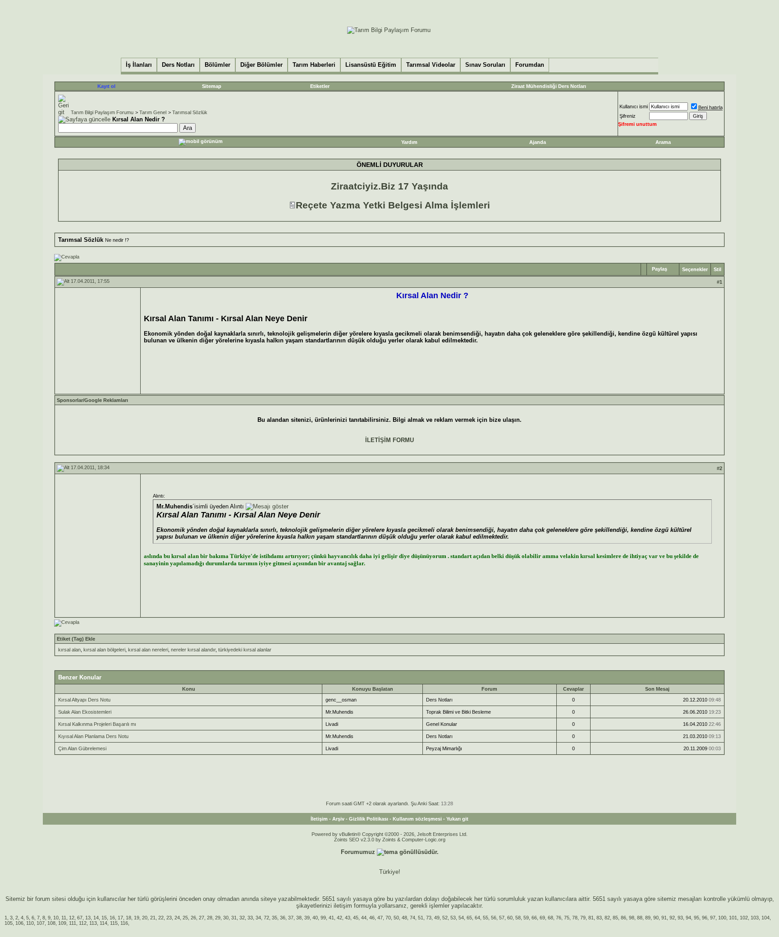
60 (510, 917)
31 (234, 917)
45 (355, 917)
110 (30, 923)
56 (493, 917)
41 (331, 917)
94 (688, 917)
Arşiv (338, 819)
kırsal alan (69, 649)
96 (704, 917)
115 (114, 923)
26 (193, 917)
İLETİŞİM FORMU (389, 440)
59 (526, 917)
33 (250, 917)
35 (274, 917)
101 (733, 917)
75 (566, 917)
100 (722, 917)
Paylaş (659, 269)
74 (412, 917)
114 (103, 923)
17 (120, 917)
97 (712, 917)
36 (282, 917)
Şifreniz (627, 116)
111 (72, 923)
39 (307, 917)
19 (136, 917)
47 (380, 917)
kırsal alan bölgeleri (104, 649)
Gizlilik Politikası (368, 819)
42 (339, 917)
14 (96, 917)
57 (501, 917)
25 (185, 917)
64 (477, 917)
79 (583, 917)
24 (177, 917)
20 (144, 917)
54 (461, 917)
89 (648, 917)
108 (51, 923)
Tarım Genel (152, 112)
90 (656, 917)
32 (242, 917)
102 (744, 917)
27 (201, 917)
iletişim (343, 905)
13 (88, 917)
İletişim (319, 819)
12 (71, 917)
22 (161, 917)
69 (542, 917)
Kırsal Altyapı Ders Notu (84, 699)
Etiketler (320, 86)
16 (112, 917)
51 (420, 917)
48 (404, 917)
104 (765, 917)
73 (428, 917)
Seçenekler (695, 269)
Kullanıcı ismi (633, 106)
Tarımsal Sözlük (189, 112)
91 (664, 917)
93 (680, 917)
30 (226, 917)
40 (315, 917)
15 (104, 917)
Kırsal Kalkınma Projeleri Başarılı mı (97, 724)
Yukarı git (457, 819)
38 (299, 917)
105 (9, 923)
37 (290, 917)
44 (364, 917)
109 (62, 923)
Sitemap (211, 86)
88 (639, 917)
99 (323, 917)
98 (631, 917)
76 (558, 917)
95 (696, 917)
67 (79, 917)
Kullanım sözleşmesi (417, 819)
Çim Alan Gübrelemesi (82, 748)
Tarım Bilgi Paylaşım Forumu (102, 112)
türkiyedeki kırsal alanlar (244, 649)
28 (209, 917)
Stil (717, 269)
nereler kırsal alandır (193, 649)
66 (534, 917)
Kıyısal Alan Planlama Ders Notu (93, 736)
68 (550, 917)
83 (599, 917)
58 (518, 917)
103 (755, 917)
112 (83, 923)
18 (128, 917)
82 (607, 917)
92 (672, 917)
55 (485, 917)
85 (615, 917)
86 (623, 917)
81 (591, 917)
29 (217, 917)
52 (445, 917)
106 (19, 923)
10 (56, 917)
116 (124, 923)
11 (63, 917)
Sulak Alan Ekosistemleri (84, 712)
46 (372, 917)
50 (396, 917)
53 (453, 917)
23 (169, 917)
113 (93, 923)
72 (266, 917)
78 (574, 917)
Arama (663, 142)
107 (41, 923)
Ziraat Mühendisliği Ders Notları (548, 86)
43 (347, 917)
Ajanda (537, 142)
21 (153, 917)
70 (388, 917)
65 (469, 917)
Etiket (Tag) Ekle (76, 639)
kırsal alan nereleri (148, 649)
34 (258, 917)
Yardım (409, 142)
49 (437, 917)
